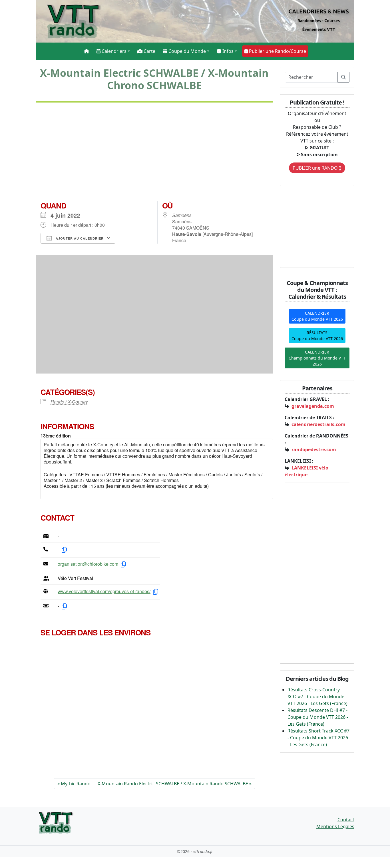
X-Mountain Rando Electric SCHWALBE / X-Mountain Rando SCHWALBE (173, 783)
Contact (345, 819)
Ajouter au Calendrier (79, 238)
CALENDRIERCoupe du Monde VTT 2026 (317, 316)
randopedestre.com (314, 449)
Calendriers (113, 51)
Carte (148, 51)
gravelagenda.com (313, 406)
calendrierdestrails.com (318, 424)
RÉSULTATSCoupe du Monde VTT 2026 (317, 335)
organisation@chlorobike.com (88, 564)
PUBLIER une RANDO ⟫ (317, 168)
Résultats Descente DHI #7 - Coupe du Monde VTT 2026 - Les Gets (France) (318, 717)
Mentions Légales (335, 826)
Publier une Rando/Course (277, 51)
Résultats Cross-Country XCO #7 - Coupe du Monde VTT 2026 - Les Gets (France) (317, 697)
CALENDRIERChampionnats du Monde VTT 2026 (317, 358)
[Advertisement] (154, 154)
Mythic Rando (76, 783)
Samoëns (182, 215)
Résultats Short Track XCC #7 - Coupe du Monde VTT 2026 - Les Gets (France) (318, 738)
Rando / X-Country (69, 401)
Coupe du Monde (186, 51)
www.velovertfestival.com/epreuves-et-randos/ (104, 591)
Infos (227, 51)
